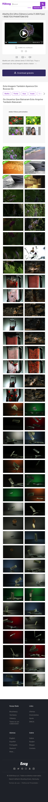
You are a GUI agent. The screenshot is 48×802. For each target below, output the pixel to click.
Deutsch (12, 748)
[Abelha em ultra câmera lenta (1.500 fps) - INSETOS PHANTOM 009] (13, 210)
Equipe (31, 742)
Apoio (31, 718)
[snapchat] (30, 769)
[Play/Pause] (6, 42)
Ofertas (32, 712)
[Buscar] (42, 4)
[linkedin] (33, 769)
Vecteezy (13, 715)
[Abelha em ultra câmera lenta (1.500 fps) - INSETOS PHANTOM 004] (35, 195)
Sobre (31, 738)
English (12, 738)
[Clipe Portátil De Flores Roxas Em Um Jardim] (13, 153)
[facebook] (14, 769)
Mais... (12, 752)
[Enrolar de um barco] (13, 181)
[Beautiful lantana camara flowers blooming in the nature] (16, 121)
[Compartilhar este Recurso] (26, 51)
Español (12, 742)
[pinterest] (22, 769)
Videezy (12, 718)
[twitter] (18, 769)
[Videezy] (6, 4)
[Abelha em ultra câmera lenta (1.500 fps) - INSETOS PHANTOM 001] (35, 210)
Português (13, 745)
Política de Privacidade (30, 783)
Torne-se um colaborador (14, 723)
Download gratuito (25, 73)
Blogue (31, 745)
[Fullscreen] (42, 42)
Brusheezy (13, 712)
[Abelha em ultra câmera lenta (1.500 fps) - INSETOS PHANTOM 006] (13, 195)
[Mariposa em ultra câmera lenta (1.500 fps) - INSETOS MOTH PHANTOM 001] (13, 267)
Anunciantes (34, 715)
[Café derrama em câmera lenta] (35, 181)
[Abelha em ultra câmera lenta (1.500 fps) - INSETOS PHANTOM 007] (35, 238)
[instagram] (26, 769)
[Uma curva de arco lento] (35, 167)
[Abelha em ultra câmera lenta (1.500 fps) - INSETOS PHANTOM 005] (13, 238)
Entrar (29, 7)
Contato (32, 748)
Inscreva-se (37, 7)
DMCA (31, 722)
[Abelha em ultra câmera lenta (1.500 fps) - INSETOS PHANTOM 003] (13, 252)
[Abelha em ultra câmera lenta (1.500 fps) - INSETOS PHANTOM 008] (35, 224)
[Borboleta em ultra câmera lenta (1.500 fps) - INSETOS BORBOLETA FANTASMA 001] (35, 252)
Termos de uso (14, 783)
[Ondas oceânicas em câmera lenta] (35, 153)
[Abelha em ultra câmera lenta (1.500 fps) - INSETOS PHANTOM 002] (13, 224)
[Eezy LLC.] (24, 764)
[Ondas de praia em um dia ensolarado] (13, 167)
